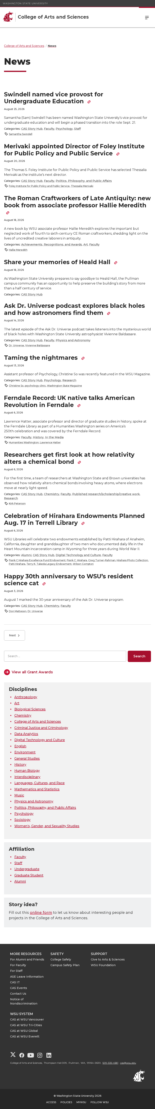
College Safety (60, 959)
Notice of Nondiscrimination (23, 1001)
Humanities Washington (24, 442)
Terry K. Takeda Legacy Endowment (49, 563)
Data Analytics (26, 734)
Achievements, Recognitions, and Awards (51, 244)
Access (51, 1102)
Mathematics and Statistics (37, 789)
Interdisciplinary (27, 777)
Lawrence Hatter (50, 442)
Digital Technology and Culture (78, 555)
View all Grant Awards (32, 672)
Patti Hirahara (17, 563)
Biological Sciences (30, 709)
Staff (77, 129)
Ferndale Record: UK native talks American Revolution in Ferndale (69, 401)
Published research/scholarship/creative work (106, 494)
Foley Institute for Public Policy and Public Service (39, 186)
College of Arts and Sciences (37, 721)
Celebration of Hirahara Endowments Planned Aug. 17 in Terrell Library (74, 519)
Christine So (16, 385)
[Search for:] (65, 656)
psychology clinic (35, 385)
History (38, 437)
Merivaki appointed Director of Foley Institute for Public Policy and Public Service (74, 150)
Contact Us (18, 993)
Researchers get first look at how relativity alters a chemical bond (69, 458)
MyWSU (81, 1102)
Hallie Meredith (18, 249)
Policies (66, 1102)
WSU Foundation (103, 965)
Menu (147, 17)
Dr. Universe (16, 345)
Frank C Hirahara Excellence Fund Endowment (37, 560)
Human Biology (27, 771)
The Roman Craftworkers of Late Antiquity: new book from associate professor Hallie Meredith (77, 202)
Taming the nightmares (41, 357)
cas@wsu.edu (128, 1062)
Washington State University (25, 3)
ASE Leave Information (27, 976)
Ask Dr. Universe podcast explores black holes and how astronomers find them (74, 309)
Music (19, 795)
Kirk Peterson (17, 503)
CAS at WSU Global (24, 1031)
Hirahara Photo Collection (132, 560)
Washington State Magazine (64, 385)
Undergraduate (26, 869)
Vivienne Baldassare (37, 345)
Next (12, 635)
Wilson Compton (83, 563)
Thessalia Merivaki (82, 186)
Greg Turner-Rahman (101, 560)
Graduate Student (28, 875)
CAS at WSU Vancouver (27, 1019)
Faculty (49, 129)
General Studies (27, 758)
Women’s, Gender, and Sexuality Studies (46, 826)
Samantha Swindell (20, 134)
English (20, 746)
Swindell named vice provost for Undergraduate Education (53, 98)
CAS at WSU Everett (24, 1036)
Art (85, 244)
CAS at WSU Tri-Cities (26, 1025)
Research (69, 380)
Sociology (22, 820)
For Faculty (18, 965)
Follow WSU (100, 1102)
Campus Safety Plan (65, 965)
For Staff (16, 971)
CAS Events (18, 988)
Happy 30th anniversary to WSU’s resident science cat (68, 580)
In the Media (54, 437)
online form (41, 912)
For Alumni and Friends (27, 959)
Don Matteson (17, 611)
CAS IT (15, 982)
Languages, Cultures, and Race (39, 783)
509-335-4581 (110, 1062)
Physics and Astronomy (73, 340)
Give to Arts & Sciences (108, 959)
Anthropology (25, 697)
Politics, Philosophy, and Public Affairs (84, 181)
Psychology (64, 129)
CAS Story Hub (32, 129)
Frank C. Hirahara (77, 560)
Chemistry (51, 494)
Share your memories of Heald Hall (58, 262)
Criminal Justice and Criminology (41, 728)
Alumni (26, 555)
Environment (25, 752)
